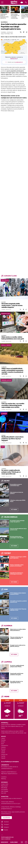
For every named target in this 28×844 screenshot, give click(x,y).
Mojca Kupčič (4, 785)
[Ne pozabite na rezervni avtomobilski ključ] (4, 487)
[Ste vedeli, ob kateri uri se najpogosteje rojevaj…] (4, 684)
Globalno (3, 747)
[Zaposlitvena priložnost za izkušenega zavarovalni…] (4, 575)
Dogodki (3, 758)
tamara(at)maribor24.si (6, 803)
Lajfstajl (3, 750)
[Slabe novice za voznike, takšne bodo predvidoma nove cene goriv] (14, 322)
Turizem (3, 752)
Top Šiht (3, 756)
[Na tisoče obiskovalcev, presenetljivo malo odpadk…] (4, 539)
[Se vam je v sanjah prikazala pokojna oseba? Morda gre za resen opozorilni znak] (14, 455)
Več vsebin (14, 509)
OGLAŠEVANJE (6, 817)
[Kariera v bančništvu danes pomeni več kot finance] (4, 567)
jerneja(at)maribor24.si (6, 808)
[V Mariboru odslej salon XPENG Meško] (4, 503)
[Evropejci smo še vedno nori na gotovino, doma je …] (4, 647)
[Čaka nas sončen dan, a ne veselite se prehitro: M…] (4, 639)
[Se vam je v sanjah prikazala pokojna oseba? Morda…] (4, 668)
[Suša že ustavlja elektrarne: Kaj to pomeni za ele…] (4, 531)
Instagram (6, 827)
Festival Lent (4, 754)
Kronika (3, 742)
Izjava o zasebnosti (5, 839)
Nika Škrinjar (4, 787)
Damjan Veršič (4, 784)
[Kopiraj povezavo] (26, 309)
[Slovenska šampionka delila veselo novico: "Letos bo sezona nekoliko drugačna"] (14, 288)
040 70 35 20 (17, 803)
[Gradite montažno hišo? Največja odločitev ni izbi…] (4, 611)
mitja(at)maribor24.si (12, 773)
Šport (2, 743)
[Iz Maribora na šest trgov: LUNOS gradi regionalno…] (4, 559)
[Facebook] (23, 309)
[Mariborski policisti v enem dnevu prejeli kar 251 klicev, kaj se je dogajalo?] (14, 422)
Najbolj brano (14, 842)
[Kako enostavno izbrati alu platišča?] (4, 495)
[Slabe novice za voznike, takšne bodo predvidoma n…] (4, 631)
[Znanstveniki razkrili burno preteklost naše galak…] (4, 676)
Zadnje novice (4, 842)
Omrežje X (6, 824)
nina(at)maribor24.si (6, 813)
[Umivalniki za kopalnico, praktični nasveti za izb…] (4, 603)
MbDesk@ (3, 778)
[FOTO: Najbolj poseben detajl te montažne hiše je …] (4, 595)
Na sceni (3, 749)
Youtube (6, 829)
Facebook (6, 821)
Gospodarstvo (4, 745)
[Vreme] (22, 2)
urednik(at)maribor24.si (6, 768)
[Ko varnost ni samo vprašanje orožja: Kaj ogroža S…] (4, 523)
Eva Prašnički (4, 789)
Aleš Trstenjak (4, 791)
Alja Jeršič (3, 793)
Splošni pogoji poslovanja (7, 837)
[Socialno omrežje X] (20, 309)
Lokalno (3, 738)
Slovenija (3, 740)
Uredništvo (3, 777)
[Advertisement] (14, 177)
